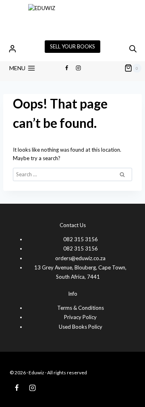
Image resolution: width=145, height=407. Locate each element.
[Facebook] (66, 68)
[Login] (12, 48)
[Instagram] (78, 68)
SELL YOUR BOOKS (72, 46)
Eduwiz (36, 372)
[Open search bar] (133, 48)
